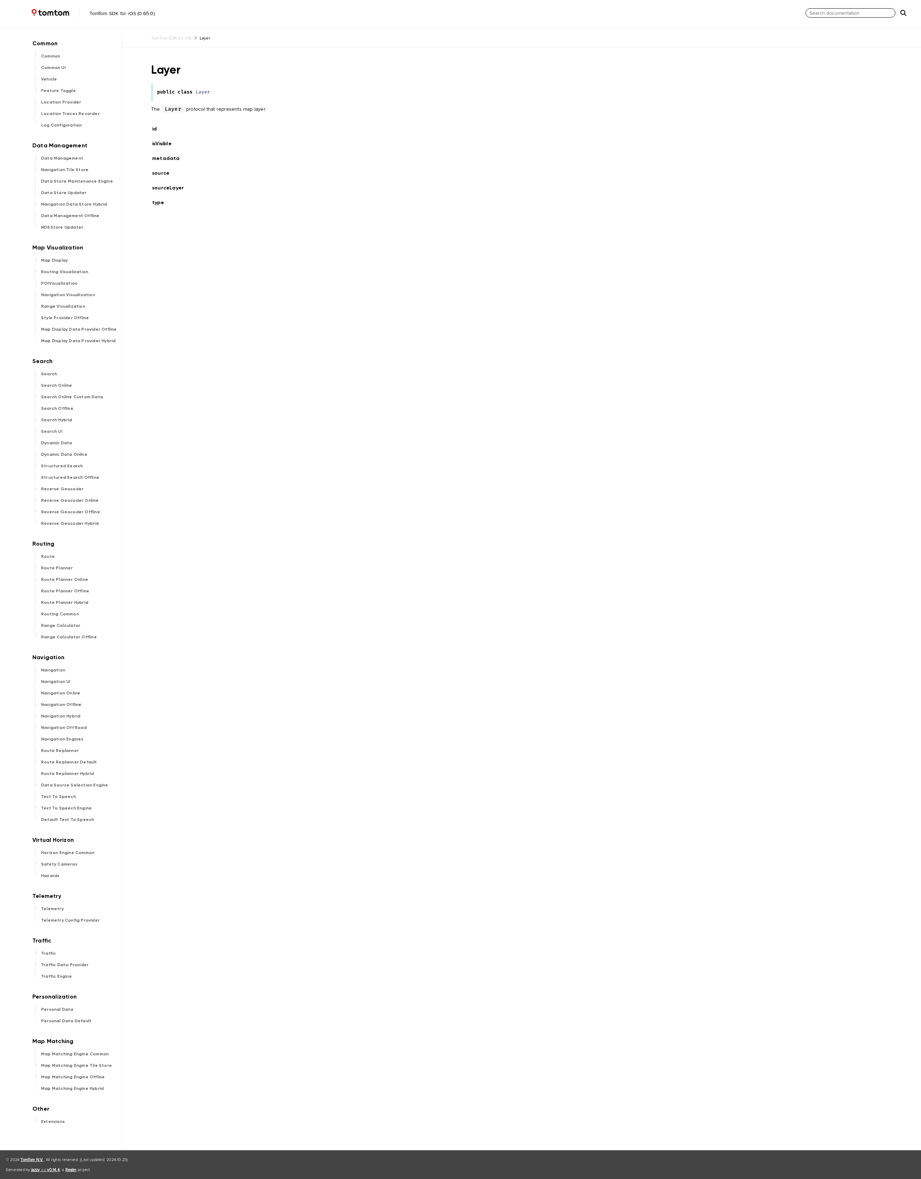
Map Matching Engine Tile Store (76, 1065)
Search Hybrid (56, 419)
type (161, 202)
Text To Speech (58, 796)
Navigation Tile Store (65, 169)
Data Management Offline (70, 215)
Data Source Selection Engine (74, 785)
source (163, 173)
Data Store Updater (64, 192)
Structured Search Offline (70, 477)
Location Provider (61, 102)
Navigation (53, 670)
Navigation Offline (61, 704)
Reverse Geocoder (62, 488)
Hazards (50, 875)
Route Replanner (60, 750)
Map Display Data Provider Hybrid (78, 340)
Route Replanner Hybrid (67, 773)
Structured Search (62, 465)
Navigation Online (60, 693)
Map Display (54, 260)
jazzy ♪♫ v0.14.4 (45, 1170)
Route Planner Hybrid (64, 602)
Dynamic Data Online (64, 454)
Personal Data (57, 1009)
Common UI (53, 67)
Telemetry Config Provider (70, 920)
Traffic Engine (56, 976)
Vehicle (49, 79)
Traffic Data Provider (65, 964)
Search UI (51, 431)
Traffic (48, 953)
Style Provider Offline (65, 317)
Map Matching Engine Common (75, 1053)
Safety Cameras (59, 864)
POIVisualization (59, 283)
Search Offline (57, 408)
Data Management (62, 158)
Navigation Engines (62, 739)
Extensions (53, 1121)
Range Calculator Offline (69, 636)
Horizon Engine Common (67, 852)
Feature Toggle (58, 90)
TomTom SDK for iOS (171, 38)
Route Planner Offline (65, 590)
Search (49, 373)
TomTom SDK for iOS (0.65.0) (121, 13)
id (158, 129)
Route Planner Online (64, 579)
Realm (71, 1170)
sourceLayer (171, 188)
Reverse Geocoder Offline (70, 511)
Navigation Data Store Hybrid (74, 204)
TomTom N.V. (32, 1159)
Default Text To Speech (67, 819)
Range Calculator (60, 625)
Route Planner (57, 567)
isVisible (165, 144)
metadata (169, 158)
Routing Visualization (64, 271)
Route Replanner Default (69, 762)
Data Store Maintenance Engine (77, 181)
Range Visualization (63, 306)
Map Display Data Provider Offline (79, 329)
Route (48, 556)
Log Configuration (61, 125)
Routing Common (60, 613)
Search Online (56, 385)
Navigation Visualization (68, 294)
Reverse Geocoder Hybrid (70, 523)
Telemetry (52, 908)
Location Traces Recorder (70, 113)
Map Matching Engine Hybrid (72, 1088)
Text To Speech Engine (66, 808)
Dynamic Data (56, 442)
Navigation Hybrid (60, 716)
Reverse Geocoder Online (70, 500)
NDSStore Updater (62, 227)
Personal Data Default (66, 1020)
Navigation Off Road (64, 727)
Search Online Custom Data (72, 396)
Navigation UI (56, 681)
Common (50, 56)
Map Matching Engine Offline (73, 1076)
